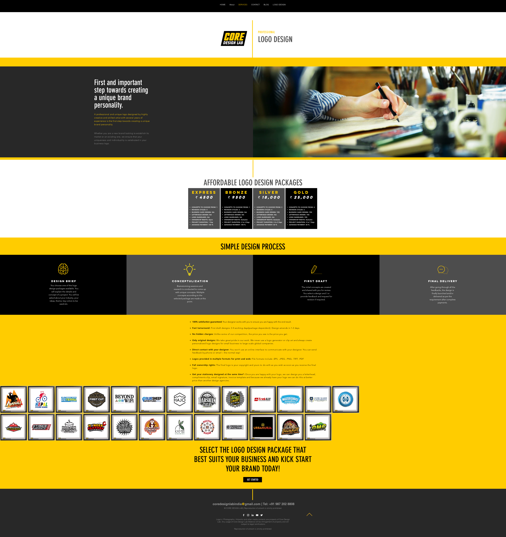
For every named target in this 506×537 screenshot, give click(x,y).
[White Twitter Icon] (261, 515)
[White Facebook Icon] (243, 515)
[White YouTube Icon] (257, 515)
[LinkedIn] (252, 515)
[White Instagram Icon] (248, 515)
